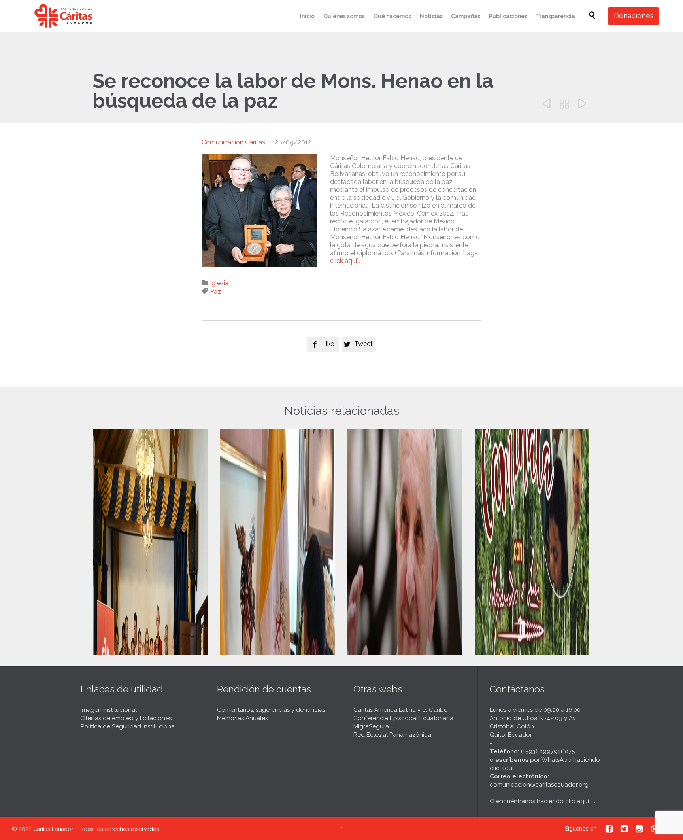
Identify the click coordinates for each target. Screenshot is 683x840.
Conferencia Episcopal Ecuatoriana (403, 718)
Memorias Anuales (242, 718)
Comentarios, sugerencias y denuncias (271, 709)
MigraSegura (371, 726)
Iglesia (219, 283)
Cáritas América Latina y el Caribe (400, 709)
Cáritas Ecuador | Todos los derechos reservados (96, 829)
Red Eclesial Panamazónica (392, 734)
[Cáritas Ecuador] (63, 16)
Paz (215, 291)
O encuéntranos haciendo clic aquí (539, 801)
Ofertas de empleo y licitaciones (126, 718)
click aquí (343, 261)
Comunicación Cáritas (233, 142)
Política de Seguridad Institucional (128, 726)
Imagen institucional (109, 709)
